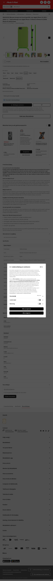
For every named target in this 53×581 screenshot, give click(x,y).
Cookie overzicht (19, 293)
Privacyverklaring (12, 293)
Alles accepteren (26, 309)
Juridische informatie (27, 293)
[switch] (39, 300)
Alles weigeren (26, 313)
